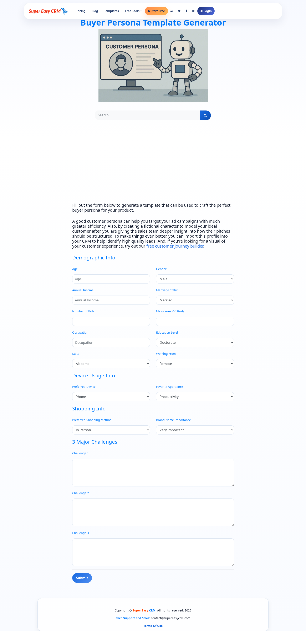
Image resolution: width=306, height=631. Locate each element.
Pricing (81, 11)
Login (207, 11)
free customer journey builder (174, 246)
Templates (111, 11)
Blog (95, 11)
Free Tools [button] (132, 11)
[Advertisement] (153, 169)
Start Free (157, 11)
